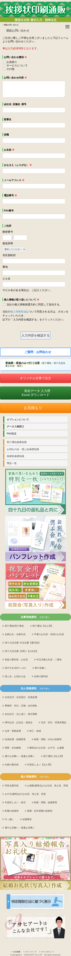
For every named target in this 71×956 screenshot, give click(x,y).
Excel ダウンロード (36, 393)
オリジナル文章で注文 (35, 378)
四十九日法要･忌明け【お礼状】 (21, 651)
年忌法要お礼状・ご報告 (49, 659)
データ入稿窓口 (15, 426)
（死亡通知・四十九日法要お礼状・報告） (35, 364)
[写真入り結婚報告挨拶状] (35, 863)
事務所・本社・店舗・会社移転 (21, 705)
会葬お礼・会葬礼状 (15, 634)
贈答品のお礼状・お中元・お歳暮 (46, 747)
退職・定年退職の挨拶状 (40, 810)
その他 (10, 69)
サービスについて (17, 65)
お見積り (11, 62)
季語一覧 (12, 463)
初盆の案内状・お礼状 (16, 659)
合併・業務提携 (13, 731)
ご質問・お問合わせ (37, 352)
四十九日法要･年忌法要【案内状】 (23, 642)
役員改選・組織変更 (15, 739)
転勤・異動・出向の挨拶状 (48, 739)
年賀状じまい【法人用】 (40, 764)
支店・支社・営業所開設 (53, 722)
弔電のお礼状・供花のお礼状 (49, 634)
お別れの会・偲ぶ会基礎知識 (23, 449)
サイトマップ (30, 952)
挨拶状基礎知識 (15, 456)
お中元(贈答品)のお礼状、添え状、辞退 (25, 794)
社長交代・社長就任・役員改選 (21, 697)
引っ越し (9, 819)
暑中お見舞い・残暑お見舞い (20, 756)
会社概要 (16, 952)
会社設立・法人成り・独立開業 (21, 714)
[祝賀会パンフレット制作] (35, 491)
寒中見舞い (40, 668)
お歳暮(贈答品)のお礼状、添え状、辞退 (47, 785)
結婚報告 (27, 819)
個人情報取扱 (18, 311)
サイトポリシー (47, 952)
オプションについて (18, 419)
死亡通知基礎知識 (17, 442)
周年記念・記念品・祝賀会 (19, 722)
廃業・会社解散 (13, 747)
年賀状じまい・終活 (15, 802)
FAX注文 (12, 433)
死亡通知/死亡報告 (14, 626)
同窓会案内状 (12, 785)
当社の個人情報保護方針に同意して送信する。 (34, 304)
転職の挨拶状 (12, 810)
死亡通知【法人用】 (42, 626)
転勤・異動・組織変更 (45, 802)
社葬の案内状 (41, 676)
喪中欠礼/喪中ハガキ (15, 668)
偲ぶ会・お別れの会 (15, 676)
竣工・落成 (35, 731)
